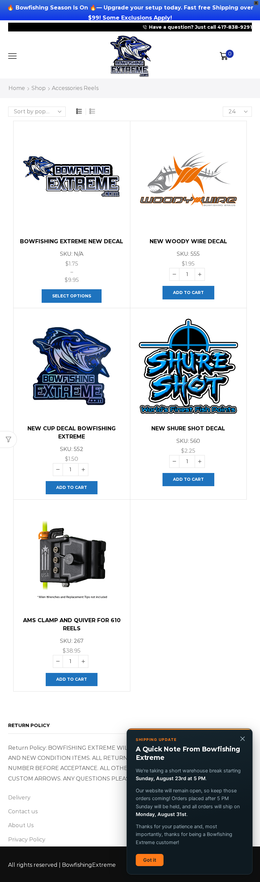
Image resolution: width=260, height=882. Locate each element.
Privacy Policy (26, 839)
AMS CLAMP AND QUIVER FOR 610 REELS (72, 624)
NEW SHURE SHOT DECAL (188, 428)
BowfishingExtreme (89, 865)
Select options (71, 295)
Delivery (19, 797)
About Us (21, 825)
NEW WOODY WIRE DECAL (188, 241)
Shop (38, 88)
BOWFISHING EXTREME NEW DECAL (71, 241)
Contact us (23, 811)
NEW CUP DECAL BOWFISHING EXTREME (71, 432)
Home (16, 88)
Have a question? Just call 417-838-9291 (200, 27)
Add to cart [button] (188, 292)
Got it (149, 860)
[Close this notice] (242, 738)
